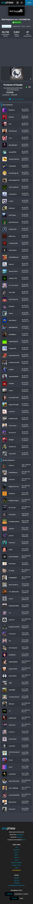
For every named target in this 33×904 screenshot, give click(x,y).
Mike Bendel (20, 834)
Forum (28, 26)
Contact (16, 857)
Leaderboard (16, 26)
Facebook (16, 883)
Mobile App (16, 850)
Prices (23, 26)
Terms (16, 867)
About (16, 855)
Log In (29, 2)
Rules (16, 852)
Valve (24, 840)
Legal (16, 860)
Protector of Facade (13, 84)
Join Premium (16, 870)
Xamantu (19, 837)
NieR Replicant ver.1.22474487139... (16, 19)
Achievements (6, 26)
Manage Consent (16, 862)
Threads (16, 878)
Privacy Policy (16, 865)
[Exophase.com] (8, 2)
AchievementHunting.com (16, 885)
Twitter (16, 880)
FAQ (16, 847)
